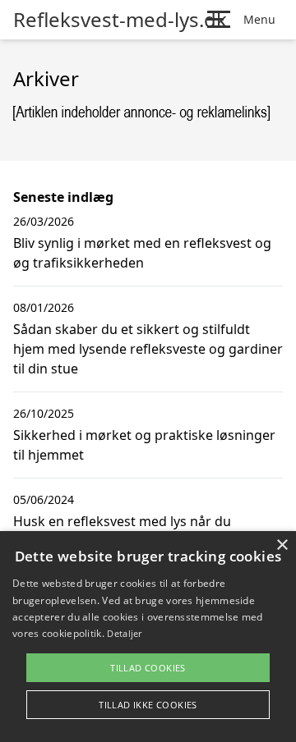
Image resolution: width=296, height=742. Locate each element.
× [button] (281, 545)
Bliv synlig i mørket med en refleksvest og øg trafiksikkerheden (142, 253)
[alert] (148, 636)
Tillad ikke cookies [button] (148, 704)
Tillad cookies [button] (148, 668)
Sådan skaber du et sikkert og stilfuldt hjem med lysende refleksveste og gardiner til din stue (148, 349)
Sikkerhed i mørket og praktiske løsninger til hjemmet (144, 445)
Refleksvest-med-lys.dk (120, 20)
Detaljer (124, 633)
